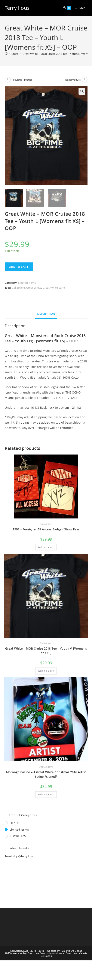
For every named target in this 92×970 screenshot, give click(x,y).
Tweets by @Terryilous (19, 856)
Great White (33, 288)
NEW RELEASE (18, 836)
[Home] (6, 54)
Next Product (72, 79)
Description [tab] (46, 314)
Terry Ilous (17, 7)
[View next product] (85, 80)
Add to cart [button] (46, 547)
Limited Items (27, 283)
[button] (82, 91)
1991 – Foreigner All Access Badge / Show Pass (46, 529)
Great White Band (54, 288)
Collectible (18, 288)
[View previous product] (8, 80)
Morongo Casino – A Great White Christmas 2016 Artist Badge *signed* (46, 774)
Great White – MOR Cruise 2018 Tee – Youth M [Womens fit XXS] (46, 650)
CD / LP (14, 823)
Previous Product (22, 79)
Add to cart (18, 267)
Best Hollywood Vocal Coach (56, 953)
